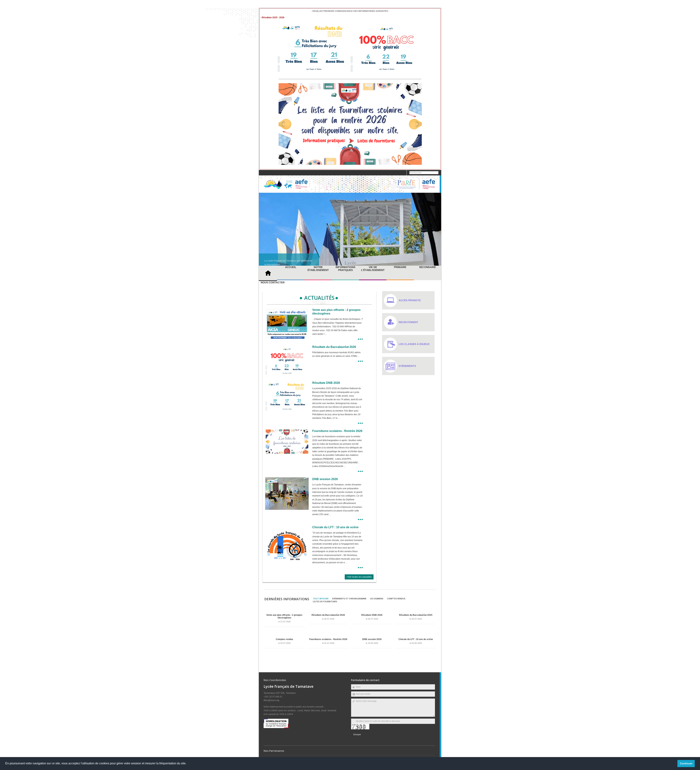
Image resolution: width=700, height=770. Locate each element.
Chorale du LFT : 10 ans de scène (335, 527)
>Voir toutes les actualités (359, 577)
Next (439, 261)
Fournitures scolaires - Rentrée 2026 (337, 430)
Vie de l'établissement (373, 268)
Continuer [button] (686, 763)
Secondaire (427, 267)
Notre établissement (318, 268)
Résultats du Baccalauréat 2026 (334, 346)
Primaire (400, 267)
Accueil (290, 267)
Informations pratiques (345, 268)
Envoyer (357, 734)
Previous (427, 261)
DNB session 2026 (325, 479)
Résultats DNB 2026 (326, 382)
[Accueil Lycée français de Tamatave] (286, 188)
